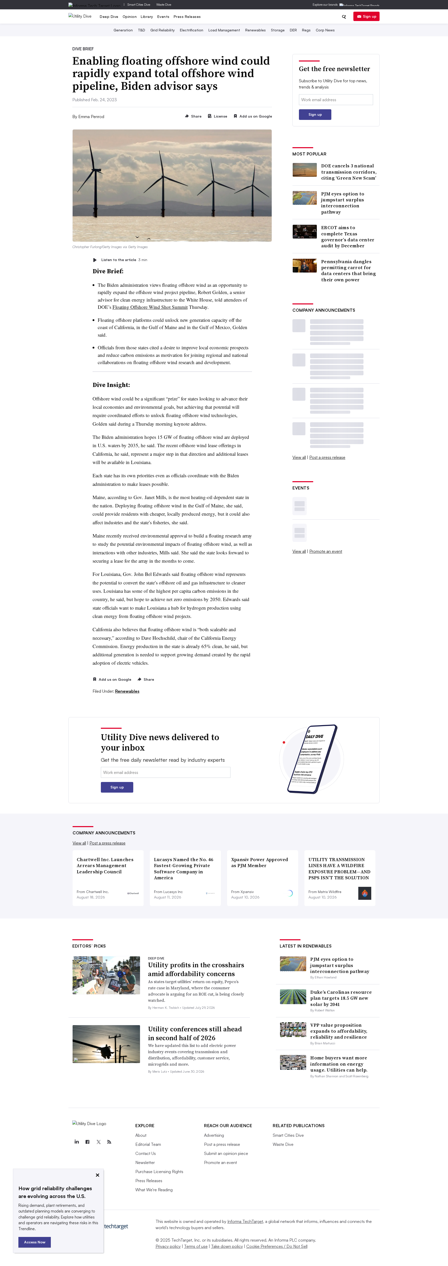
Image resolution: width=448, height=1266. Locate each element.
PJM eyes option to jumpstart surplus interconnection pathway (342, 203)
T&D (141, 30)
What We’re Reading (154, 1189)
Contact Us (145, 1153)
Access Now (34, 1242)
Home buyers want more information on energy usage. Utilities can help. (339, 1063)
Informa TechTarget (245, 1221)
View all (299, 457)
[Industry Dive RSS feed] (109, 1141)
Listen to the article (124, 260)
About (140, 1135)
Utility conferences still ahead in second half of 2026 (195, 1033)
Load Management (224, 30)
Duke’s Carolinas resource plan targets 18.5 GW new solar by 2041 (341, 998)
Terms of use (196, 1246)
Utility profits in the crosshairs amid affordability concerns (196, 969)
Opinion (130, 16)
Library (147, 16)
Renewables (255, 30)
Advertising (214, 1135)
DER (293, 30)
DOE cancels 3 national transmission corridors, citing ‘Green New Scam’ (349, 172)
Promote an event (325, 551)
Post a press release (327, 457)
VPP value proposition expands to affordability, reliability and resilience (338, 1031)
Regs (306, 30)
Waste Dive (163, 4)
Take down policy (227, 1246)
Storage (278, 30)
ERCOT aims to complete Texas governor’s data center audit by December (348, 236)
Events (163, 16)
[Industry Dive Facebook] (87, 1141)
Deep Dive (109, 16)
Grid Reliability (162, 30)
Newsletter (145, 1162)
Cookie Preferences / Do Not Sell (276, 1246)
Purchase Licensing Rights (159, 1171)
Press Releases (187, 16)
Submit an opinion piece (226, 1153)
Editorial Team (148, 1144)
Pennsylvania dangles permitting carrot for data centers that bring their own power (348, 270)
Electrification (191, 30)
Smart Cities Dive (139, 4)
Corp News (325, 30)
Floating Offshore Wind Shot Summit (150, 307)
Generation (123, 30)
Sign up (369, 16)
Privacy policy (168, 1246)
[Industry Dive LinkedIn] (76, 1141)
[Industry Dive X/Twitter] (98, 1141)
